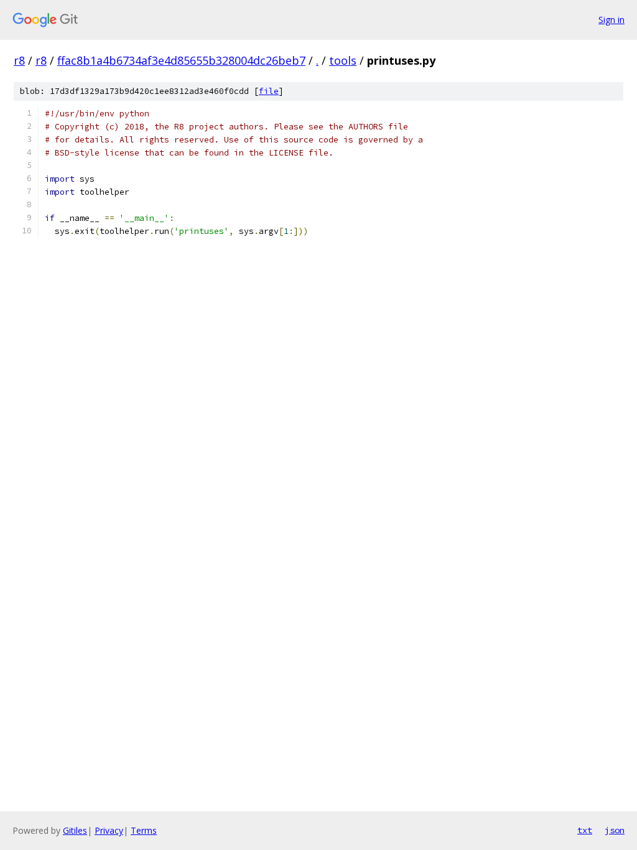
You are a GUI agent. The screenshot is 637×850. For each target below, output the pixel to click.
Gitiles (75, 830)
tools (342, 60)
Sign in (611, 20)
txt (584, 830)
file (269, 91)
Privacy (109, 830)
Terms (144, 830)
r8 (19, 60)
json (615, 830)
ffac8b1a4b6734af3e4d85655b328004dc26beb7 (181, 60)
